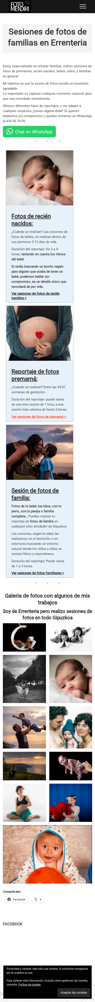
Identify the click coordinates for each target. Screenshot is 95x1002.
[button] (24, 637)
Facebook (13, 924)
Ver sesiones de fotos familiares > (37, 573)
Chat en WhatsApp (33, 131)
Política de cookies (29, 984)
